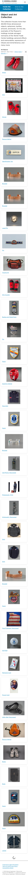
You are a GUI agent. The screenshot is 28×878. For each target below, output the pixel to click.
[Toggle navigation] (25, 2)
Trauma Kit (5, 272)
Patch (4, 361)
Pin (3, 250)
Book (3, 784)
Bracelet (4, 183)
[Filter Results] (26, 52)
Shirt (3, 539)
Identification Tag (7, 161)
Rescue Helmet (6, 139)
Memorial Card (6, 673)
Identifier (3, 53)
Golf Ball (4, 650)
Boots (4, 761)
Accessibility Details (7, 868)
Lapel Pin (5, 228)
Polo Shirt (5, 406)
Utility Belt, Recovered (9, 717)
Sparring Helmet (7, 384)
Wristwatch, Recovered (9, 517)
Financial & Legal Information (10, 864)
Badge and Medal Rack (9, 317)
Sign (3, 95)
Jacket (4, 850)
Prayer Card (5, 695)
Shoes (4, 72)
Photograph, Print (7, 495)
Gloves (4, 117)
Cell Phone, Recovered (9, 472)
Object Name (18, 51)
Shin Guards (6, 295)
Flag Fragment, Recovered (10, 628)
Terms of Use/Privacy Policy (10, 866)
